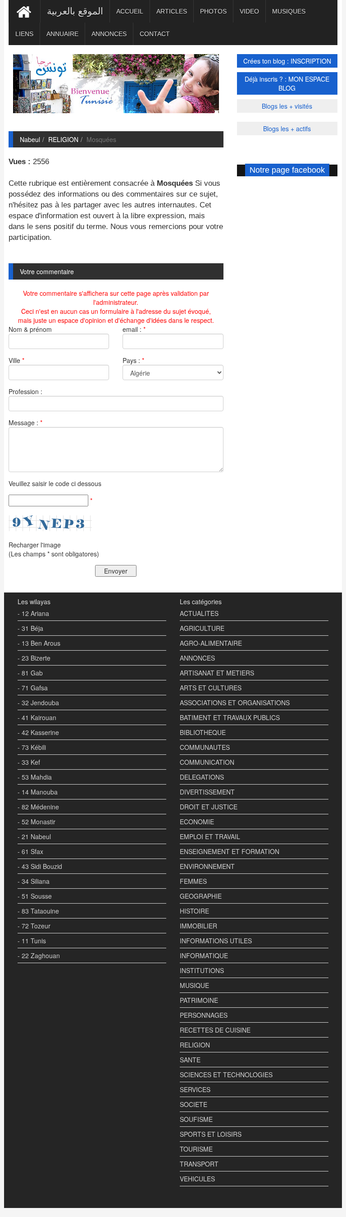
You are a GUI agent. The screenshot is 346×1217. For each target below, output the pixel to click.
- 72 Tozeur (34, 925)
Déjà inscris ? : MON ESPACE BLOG (287, 83)
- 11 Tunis (32, 940)
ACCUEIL (129, 11)
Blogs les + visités (287, 105)
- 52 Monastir (36, 821)
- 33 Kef (29, 762)
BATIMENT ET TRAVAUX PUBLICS (230, 717)
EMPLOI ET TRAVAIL (210, 836)
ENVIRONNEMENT (207, 866)
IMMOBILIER (198, 925)
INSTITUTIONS (202, 970)
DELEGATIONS (202, 776)
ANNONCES (109, 33)
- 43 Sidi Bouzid (40, 866)
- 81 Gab (30, 672)
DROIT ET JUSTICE (208, 806)
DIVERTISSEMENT (207, 791)
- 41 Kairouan (37, 717)
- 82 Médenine (38, 806)
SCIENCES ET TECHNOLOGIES (226, 1074)
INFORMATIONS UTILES (216, 940)
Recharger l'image (35, 544)
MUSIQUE (194, 985)
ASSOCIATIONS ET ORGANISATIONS (235, 702)
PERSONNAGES (204, 1015)
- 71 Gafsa (33, 687)
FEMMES (193, 881)
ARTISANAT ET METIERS (217, 672)
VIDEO (249, 11)
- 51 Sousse (35, 895)
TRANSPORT (199, 1163)
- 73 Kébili (32, 747)
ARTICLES (171, 11)
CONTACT (155, 33)
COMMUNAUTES (205, 747)
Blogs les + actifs (287, 128)
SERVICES (195, 1089)
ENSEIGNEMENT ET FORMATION (229, 851)
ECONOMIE (197, 821)
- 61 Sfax (30, 851)
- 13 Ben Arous (39, 643)
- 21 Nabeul (34, 836)
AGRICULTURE (202, 628)
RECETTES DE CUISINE (215, 1029)
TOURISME (196, 1148)
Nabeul (30, 139)
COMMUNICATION (207, 762)
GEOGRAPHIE (201, 895)
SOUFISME (196, 1119)
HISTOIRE (194, 910)
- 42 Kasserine (38, 732)
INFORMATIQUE (204, 955)
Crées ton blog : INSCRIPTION (287, 60)
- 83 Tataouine (38, 910)
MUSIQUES (288, 11)
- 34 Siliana (34, 881)
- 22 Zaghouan (39, 955)
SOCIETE (193, 1104)
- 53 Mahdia (35, 776)
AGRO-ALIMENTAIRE (211, 643)
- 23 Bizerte (34, 657)
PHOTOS (213, 11)
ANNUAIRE (62, 33)
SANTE (190, 1059)
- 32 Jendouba (38, 702)
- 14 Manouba (38, 791)
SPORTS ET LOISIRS (210, 1134)
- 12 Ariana (33, 613)
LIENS (24, 33)
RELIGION (63, 139)
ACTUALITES (199, 613)
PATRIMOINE (199, 1000)
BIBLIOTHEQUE (203, 732)
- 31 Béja (30, 628)
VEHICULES (197, 1178)
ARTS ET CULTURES (210, 687)
